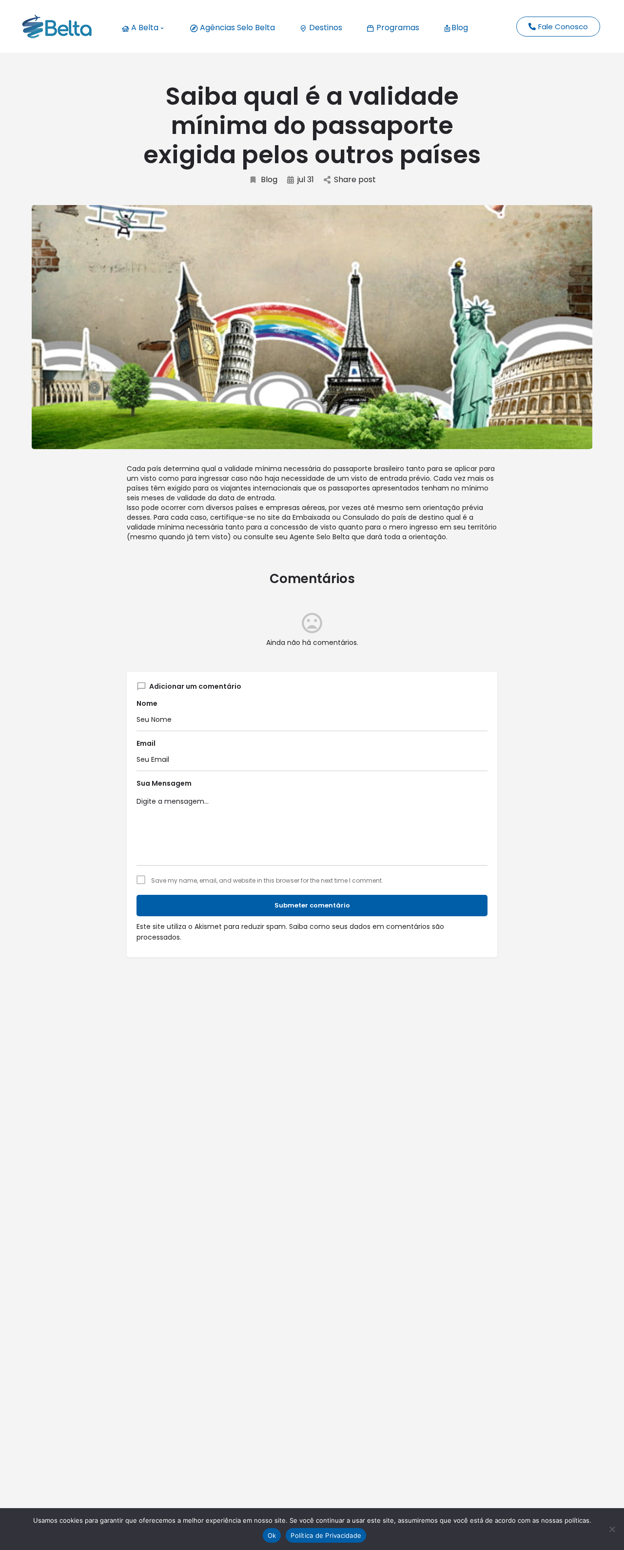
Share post (355, 179)
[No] (612, 1529)
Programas (396, 27)
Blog (459, 27)
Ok (272, 1535)
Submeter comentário (312, 905)
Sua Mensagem (164, 783)
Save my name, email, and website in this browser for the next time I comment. (267, 881)
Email (146, 743)
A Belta (143, 27)
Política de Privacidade (326, 1535)
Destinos (324, 27)
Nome (146, 703)
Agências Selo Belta (236, 27)
